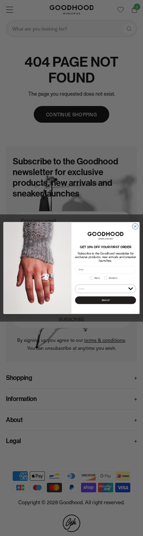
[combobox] (102, 289)
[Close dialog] (135, 226)
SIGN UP (106, 300)
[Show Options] (130, 288)
